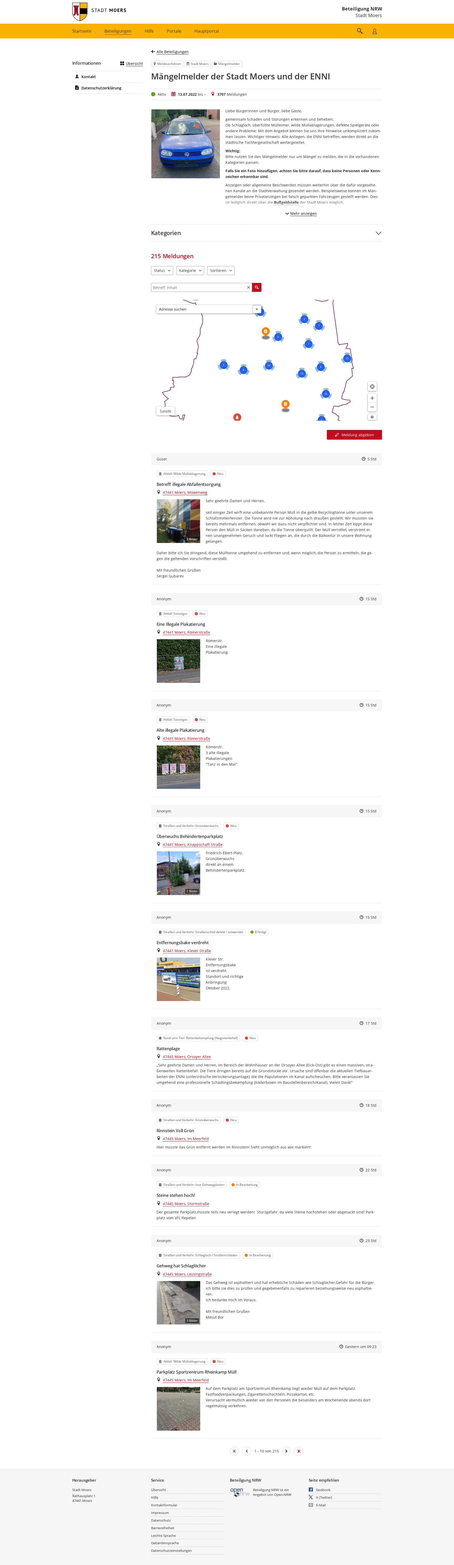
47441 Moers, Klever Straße (187, 950)
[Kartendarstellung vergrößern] (372, 398)
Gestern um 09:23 (360, 1346)
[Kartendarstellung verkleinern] (372, 407)
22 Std (370, 1169)
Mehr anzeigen (303, 213)
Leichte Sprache (163, 1535)
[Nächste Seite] (286, 1451)
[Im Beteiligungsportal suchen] (360, 31)
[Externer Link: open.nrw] (240, 1492)
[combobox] (204, 309)
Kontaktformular (164, 1505)
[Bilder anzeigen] (178, 661)
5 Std (372, 458)
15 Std (370, 598)
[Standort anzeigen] (372, 386)
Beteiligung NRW (362, 9)
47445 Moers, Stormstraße (186, 1203)
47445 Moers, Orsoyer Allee (187, 1056)
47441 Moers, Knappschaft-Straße (193, 844)
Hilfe (154, 1497)
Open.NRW (282, 1494)
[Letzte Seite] (298, 1451)
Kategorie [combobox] (187, 270)
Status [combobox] (159, 270)
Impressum (160, 1512)
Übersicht (134, 63)
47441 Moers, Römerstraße (186, 632)
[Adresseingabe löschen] (256, 309)
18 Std (370, 1105)
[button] (266, 232)
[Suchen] (256, 287)
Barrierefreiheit (162, 1528)
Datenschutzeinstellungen (171, 1550)
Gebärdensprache (165, 1543)
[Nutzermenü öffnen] (374, 31)
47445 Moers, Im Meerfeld (186, 1138)
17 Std (370, 1023)
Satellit (165, 411)
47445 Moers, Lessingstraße (187, 1274)
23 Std (370, 1240)
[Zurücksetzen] (248, 287)
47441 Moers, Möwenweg (185, 492)
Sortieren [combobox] (218, 270)
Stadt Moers (81, 1489)
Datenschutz (161, 1520)
